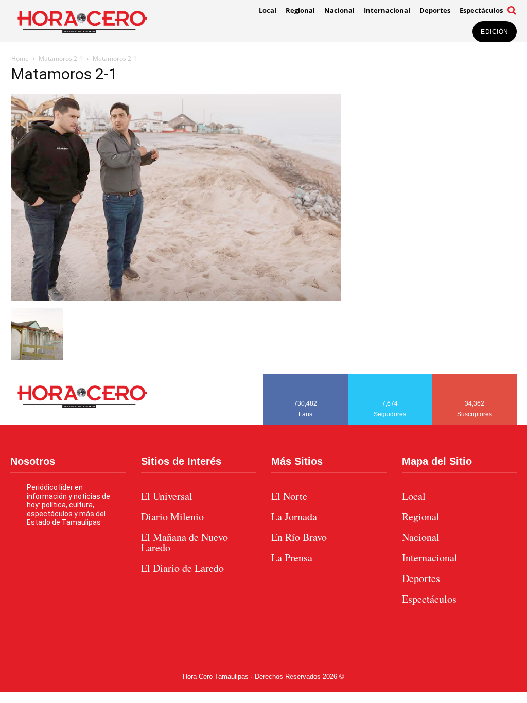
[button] (512, 10)
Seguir (390, 377)
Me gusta (305, 377)
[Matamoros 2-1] (176, 297)
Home (20, 58)
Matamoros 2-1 (61, 58)
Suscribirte (474, 377)
